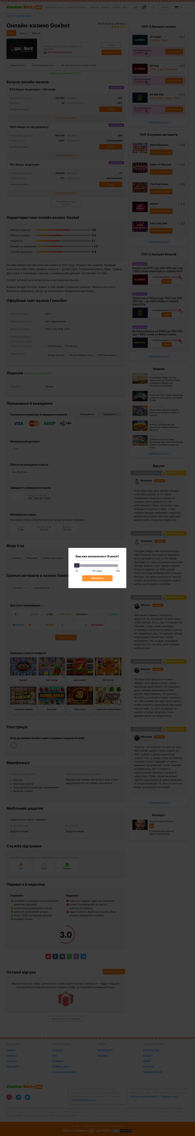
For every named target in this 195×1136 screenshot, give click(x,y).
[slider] (76, 565)
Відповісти (97, 578)
